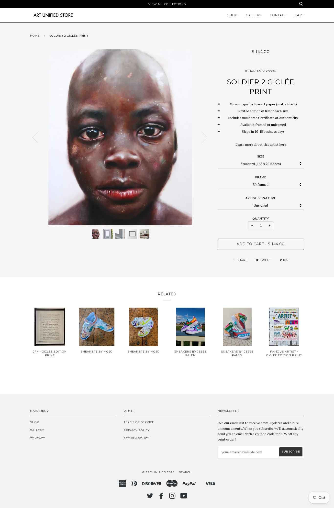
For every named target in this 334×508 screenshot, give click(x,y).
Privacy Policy (137, 430)
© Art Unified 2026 (158, 472)
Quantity (261, 218)
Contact (278, 15)
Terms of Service (139, 422)
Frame (260, 177)
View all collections (167, 4)
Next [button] (201, 137)
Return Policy (136, 438)
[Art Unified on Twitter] (150, 497)
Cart (299, 15)
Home (35, 35)
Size (260, 156)
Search (185, 472)
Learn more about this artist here (260, 144)
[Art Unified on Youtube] (183, 497)
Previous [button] (38, 137)
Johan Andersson (261, 71)
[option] (120, 137)
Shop (232, 15)
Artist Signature (260, 198)
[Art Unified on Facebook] (161, 497)
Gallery (253, 15)
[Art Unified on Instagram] (172, 497)
